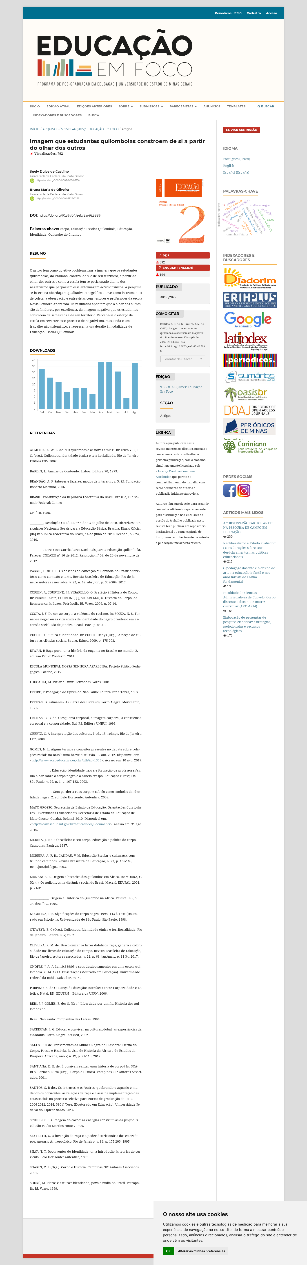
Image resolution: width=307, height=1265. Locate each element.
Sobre (124, 106)
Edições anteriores (94, 106)
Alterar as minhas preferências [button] (201, 1251)
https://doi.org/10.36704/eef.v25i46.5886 (70, 215)
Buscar (267, 106)
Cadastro (254, 13)
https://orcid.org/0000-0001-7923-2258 (57, 198)
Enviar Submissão (241, 130)
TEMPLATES (236, 106)
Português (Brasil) (236, 159)
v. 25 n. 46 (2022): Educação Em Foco (90, 129)
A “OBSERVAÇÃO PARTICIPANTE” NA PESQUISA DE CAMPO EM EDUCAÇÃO (248, 527)
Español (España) (236, 172)
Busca (93, 115)
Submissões (150, 106)
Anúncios (211, 106)
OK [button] (168, 1251)
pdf (165, 255)
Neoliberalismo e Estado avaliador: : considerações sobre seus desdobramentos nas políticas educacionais (249, 550)
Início (35, 106)
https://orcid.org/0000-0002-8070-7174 (58, 180)
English (228, 165)
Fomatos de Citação (177, 359)
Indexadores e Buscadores (57, 115)
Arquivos (50, 129)
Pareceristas (182, 106)
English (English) (177, 268)
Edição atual (58, 106)
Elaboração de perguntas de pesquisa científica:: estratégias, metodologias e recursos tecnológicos (247, 624)
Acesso (271, 13)
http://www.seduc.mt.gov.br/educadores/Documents (71, 824)
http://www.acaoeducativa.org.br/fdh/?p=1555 (66, 760)
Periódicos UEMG (228, 13)
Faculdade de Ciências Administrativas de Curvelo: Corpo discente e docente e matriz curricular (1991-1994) (249, 599)
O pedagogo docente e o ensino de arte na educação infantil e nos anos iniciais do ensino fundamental (249, 575)
